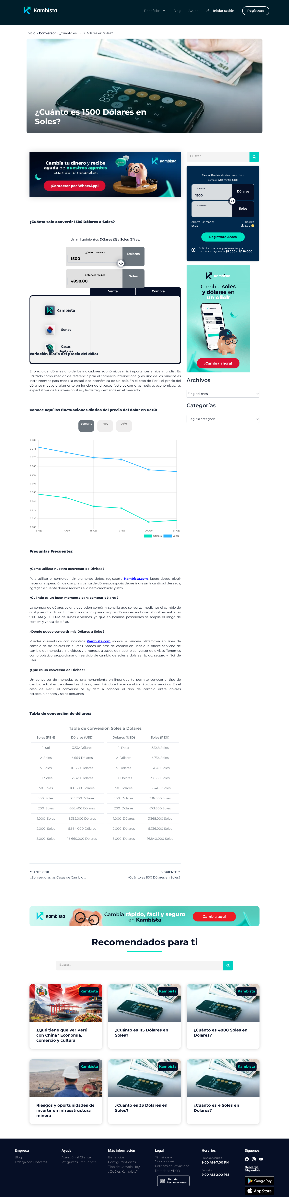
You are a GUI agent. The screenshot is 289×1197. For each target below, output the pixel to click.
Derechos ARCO (167, 1171)
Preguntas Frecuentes (79, 1162)
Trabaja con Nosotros (31, 1162)
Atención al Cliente (76, 1157)
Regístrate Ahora (223, 237)
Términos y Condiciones (164, 1159)
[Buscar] (254, 157)
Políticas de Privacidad (172, 1166)
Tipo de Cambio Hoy (124, 1167)
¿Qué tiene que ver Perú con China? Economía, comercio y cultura (61, 1035)
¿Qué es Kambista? (123, 1171)
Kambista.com (136, 578)
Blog (177, 11)
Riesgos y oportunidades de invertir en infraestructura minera (65, 1110)
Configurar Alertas (122, 1162)
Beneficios (152, 11)
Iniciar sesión (223, 11)
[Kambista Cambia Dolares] (105, 174)
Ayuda (193, 11)
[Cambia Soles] (223, 318)
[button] (121, 263)
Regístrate (255, 11)
